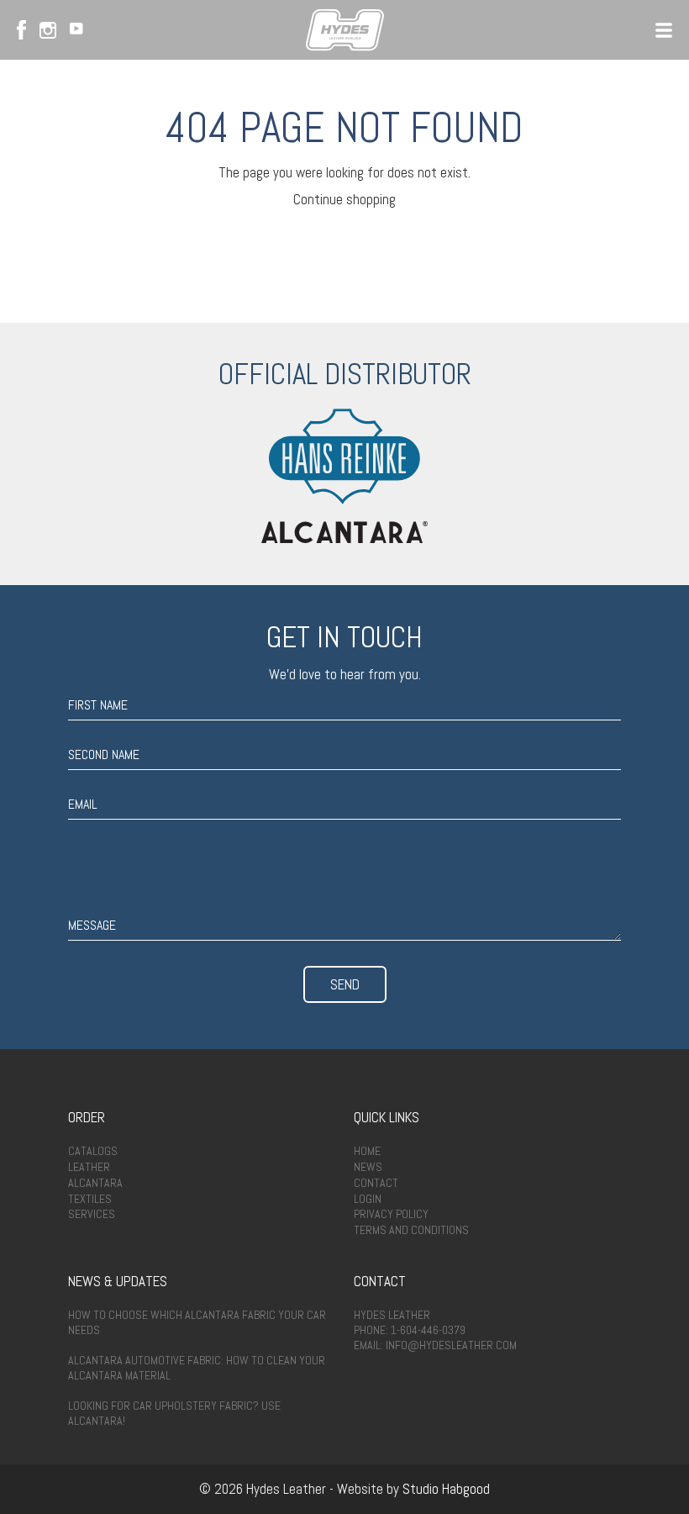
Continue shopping (344, 199)
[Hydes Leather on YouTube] (76, 30)
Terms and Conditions (411, 1229)
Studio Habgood (446, 1489)
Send (345, 984)
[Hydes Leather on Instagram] (47, 30)
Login (367, 1198)
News (368, 1166)
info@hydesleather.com (451, 1345)
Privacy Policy (391, 1213)
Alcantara (95, 1182)
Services (91, 1213)
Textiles (90, 1198)
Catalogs (93, 1150)
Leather (89, 1166)
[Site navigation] (663, 30)
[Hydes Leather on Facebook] (21, 30)
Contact (376, 1182)
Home (367, 1150)
